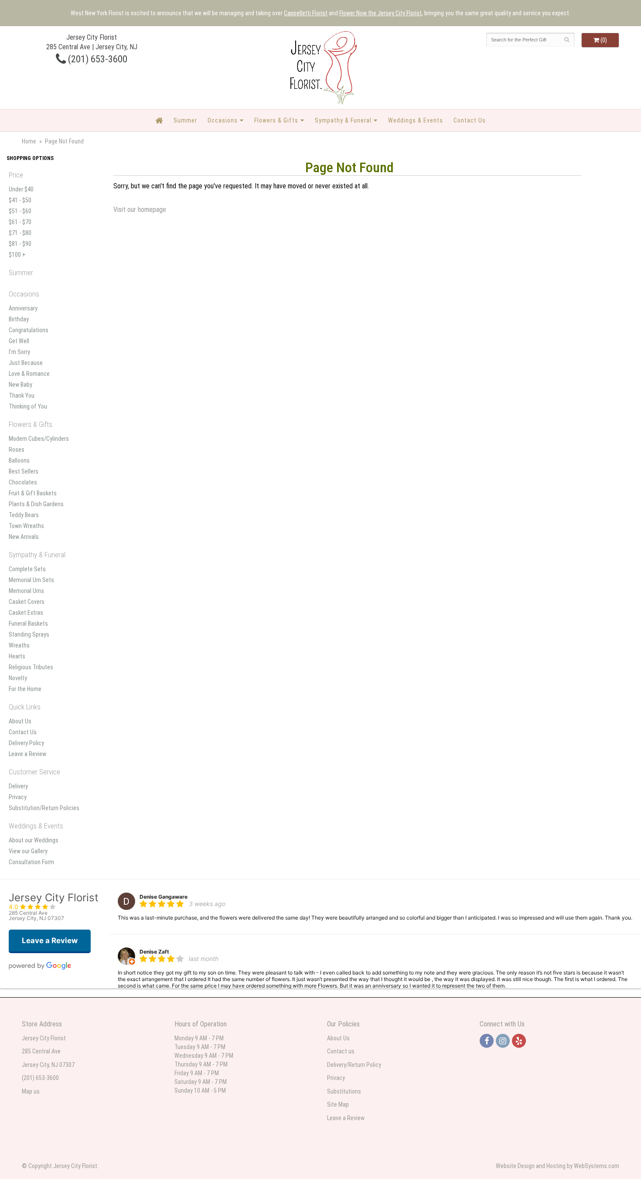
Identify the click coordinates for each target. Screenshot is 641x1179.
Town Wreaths (26, 525)
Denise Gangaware (164, 896)
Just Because (26, 362)
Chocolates (23, 482)
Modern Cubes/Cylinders (39, 438)
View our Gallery (28, 851)
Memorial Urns (26, 590)
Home (29, 141)
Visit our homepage (139, 209)
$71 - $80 (20, 232)
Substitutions (344, 1091)
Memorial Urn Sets (31, 579)
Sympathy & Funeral (343, 120)
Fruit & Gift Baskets (33, 493)
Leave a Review (27, 753)
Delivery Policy (26, 742)
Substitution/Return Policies (44, 807)
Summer (185, 120)
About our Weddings (33, 840)
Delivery (18, 786)
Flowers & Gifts (276, 120)
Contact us (341, 1051)
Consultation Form (31, 862)
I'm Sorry (19, 351)
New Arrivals (24, 536)
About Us (20, 721)
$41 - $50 (20, 200)
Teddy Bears (24, 514)
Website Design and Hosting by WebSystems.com (557, 1165)
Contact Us (469, 120)
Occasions (223, 120)
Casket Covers (26, 601)
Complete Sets (27, 569)
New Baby (20, 384)
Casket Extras (26, 612)
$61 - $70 (20, 221)
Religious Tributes (31, 667)
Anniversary (23, 308)
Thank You (21, 395)
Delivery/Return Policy (354, 1064)
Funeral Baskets (28, 623)
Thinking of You (28, 406)
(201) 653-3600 (96, 59)
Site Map (338, 1104)
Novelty (18, 678)
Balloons (19, 460)
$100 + (17, 254)
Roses (16, 449)
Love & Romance (29, 373)
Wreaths (19, 645)
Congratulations (28, 330)
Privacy (18, 797)
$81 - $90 (20, 243)
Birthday (19, 319)
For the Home (25, 688)
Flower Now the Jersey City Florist (380, 13)
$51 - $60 (20, 211)
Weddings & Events (415, 120)
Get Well (19, 340)
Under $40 (21, 189)
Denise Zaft (154, 951)
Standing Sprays (29, 634)
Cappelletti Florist (305, 13)
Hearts (17, 656)
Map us (31, 1091)
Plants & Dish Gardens (36, 504)
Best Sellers (23, 471)
